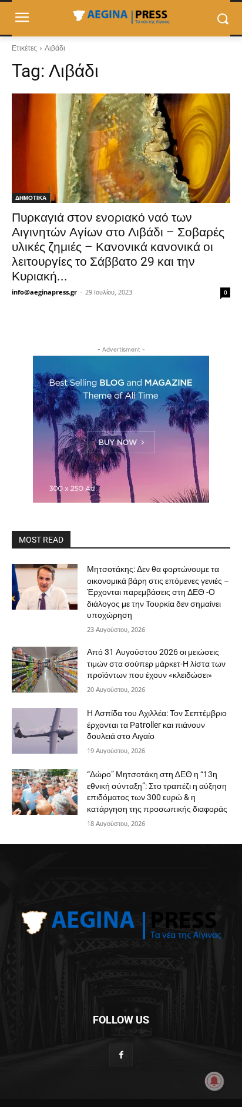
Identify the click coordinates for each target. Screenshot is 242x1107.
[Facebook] (120, 1055)
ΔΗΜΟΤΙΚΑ (30, 197)
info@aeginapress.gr (44, 291)
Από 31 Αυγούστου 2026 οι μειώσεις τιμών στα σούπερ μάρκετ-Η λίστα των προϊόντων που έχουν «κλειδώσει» (156, 663)
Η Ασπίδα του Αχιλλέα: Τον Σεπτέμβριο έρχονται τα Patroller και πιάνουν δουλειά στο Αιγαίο (157, 724)
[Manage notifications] (214, 1081)
